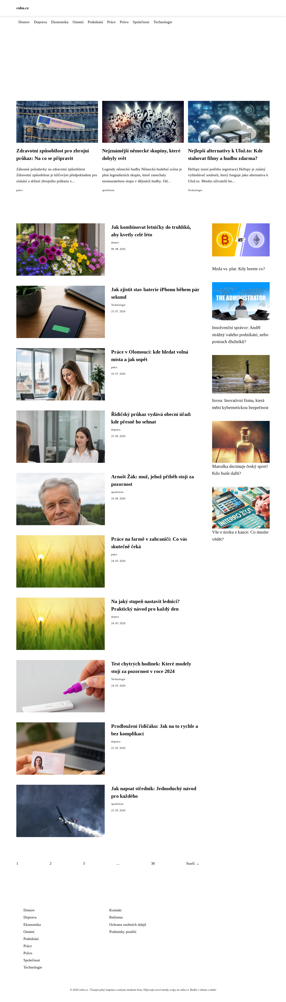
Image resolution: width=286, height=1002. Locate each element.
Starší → (193, 863)
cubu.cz (22, 8)
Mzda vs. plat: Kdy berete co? (238, 268)
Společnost (141, 22)
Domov (24, 22)
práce (114, 367)
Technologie (162, 22)
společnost (108, 190)
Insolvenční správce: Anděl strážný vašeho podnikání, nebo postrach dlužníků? (240, 334)
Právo (124, 22)
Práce (111, 22)
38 (153, 863)
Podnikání (95, 22)
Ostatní (78, 22)
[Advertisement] (143, 56)
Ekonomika (59, 22)
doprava (115, 429)
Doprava (40, 22)
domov (115, 242)
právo (19, 190)
